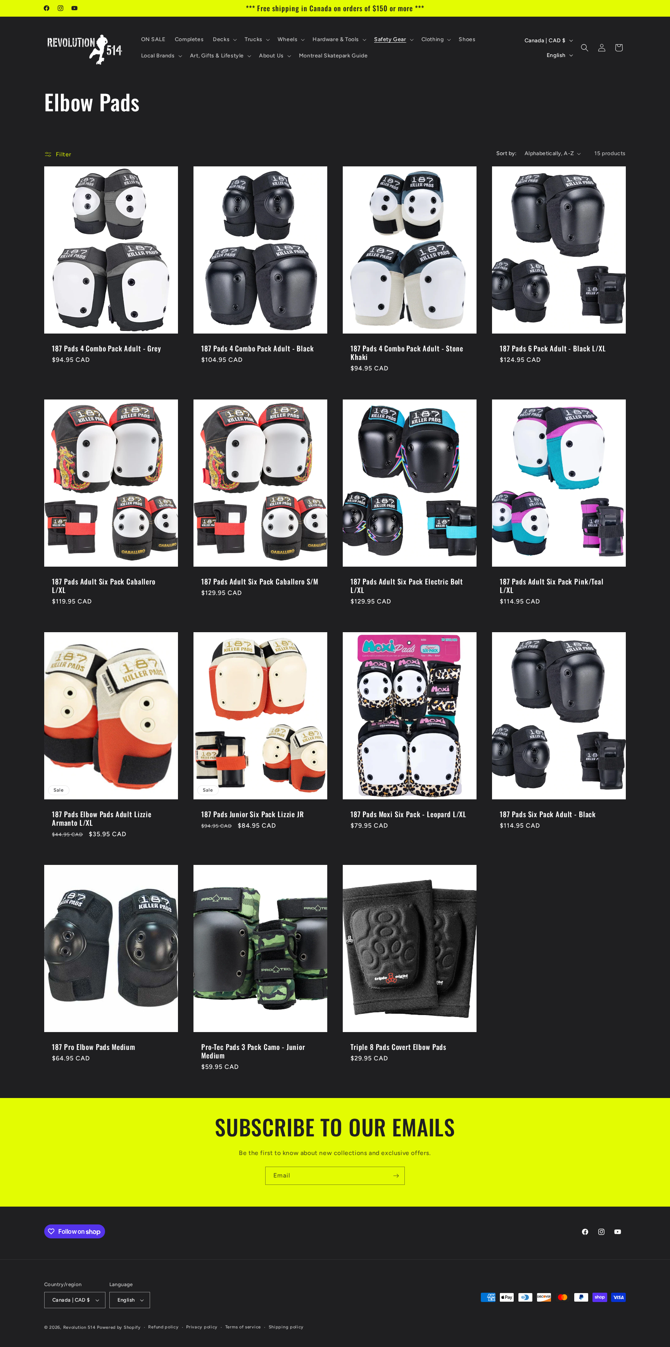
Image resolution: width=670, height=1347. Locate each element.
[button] (224, 39)
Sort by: (506, 153)
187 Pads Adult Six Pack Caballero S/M (259, 581)
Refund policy (163, 1327)
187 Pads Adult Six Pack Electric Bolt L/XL (407, 585)
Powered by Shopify (119, 1327)
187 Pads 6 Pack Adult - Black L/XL (553, 348)
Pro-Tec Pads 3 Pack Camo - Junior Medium (253, 1051)
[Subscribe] (395, 1176)
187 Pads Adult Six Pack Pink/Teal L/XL (552, 585)
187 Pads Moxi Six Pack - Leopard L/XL (408, 814)
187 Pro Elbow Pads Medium (93, 1047)
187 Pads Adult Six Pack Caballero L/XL (103, 585)
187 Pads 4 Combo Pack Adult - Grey (106, 348)
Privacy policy (202, 1327)
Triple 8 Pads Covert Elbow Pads (398, 1047)
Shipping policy (286, 1327)
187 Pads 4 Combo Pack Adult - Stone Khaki (407, 352)
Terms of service (243, 1327)
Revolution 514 (79, 1327)
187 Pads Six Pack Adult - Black (548, 814)
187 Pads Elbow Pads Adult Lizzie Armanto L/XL (102, 818)
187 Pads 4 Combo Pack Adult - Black (257, 348)
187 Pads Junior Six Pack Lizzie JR (252, 814)
